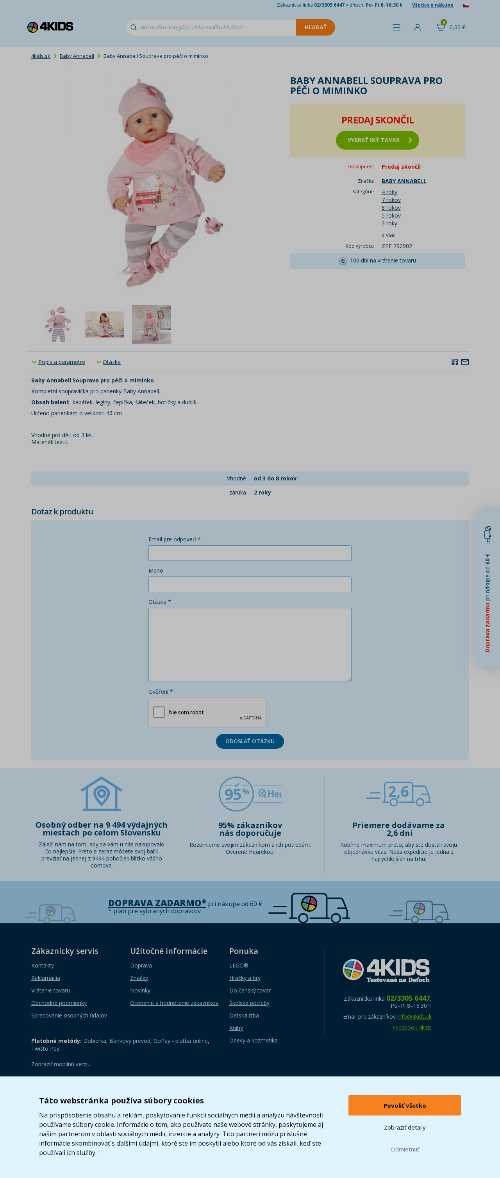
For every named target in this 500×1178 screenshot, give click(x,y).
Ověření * (160, 691)
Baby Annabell (77, 55)
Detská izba (244, 1015)
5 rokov (391, 215)
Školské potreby (249, 1003)
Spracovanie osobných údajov (69, 1015)
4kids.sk (40, 55)
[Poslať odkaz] (465, 362)
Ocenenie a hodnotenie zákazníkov (174, 1003)
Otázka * (159, 601)
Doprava (141, 965)
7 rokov (391, 199)
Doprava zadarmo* (157, 903)
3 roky (389, 223)
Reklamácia (45, 978)
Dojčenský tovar (250, 990)
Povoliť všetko (405, 1105)
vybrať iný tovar (374, 140)
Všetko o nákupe (433, 5)
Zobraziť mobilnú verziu (61, 1064)
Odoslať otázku (250, 741)
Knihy (236, 1028)
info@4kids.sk (414, 1016)
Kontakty (42, 965)
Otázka (112, 362)
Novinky (140, 990)
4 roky (389, 192)
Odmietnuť (405, 1149)
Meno (155, 570)
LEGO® (238, 965)
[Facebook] (455, 362)
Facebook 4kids (412, 1027)
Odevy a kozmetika (253, 1040)
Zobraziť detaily (405, 1127)
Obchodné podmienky (59, 1003)
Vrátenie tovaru (50, 990)
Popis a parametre (61, 362)
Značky (139, 978)
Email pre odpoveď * (174, 539)
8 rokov (391, 207)
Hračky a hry (245, 978)
